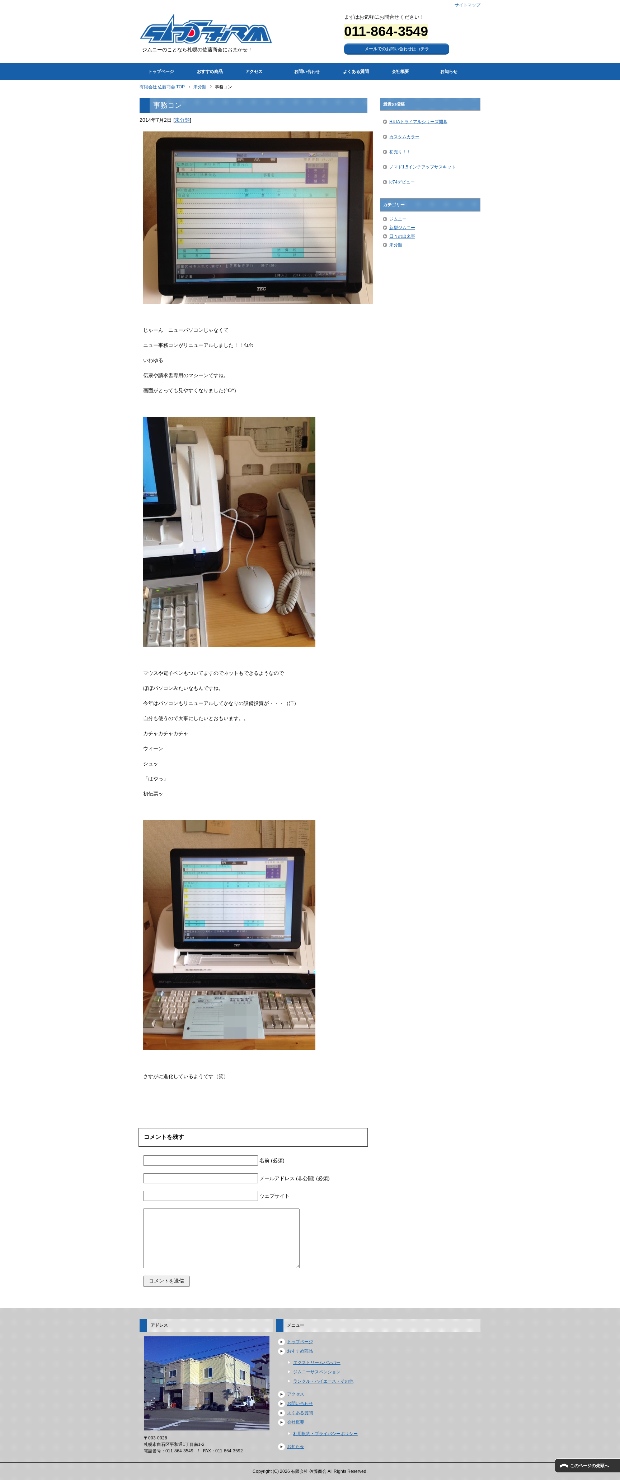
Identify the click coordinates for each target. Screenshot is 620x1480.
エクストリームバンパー (316, 1362)
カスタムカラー (404, 136)
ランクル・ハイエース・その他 (323, 1381)
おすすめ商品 (210, 71)
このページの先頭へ (589, 1465)
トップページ (161, 71)
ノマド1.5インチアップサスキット (422, 167)
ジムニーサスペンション (316, 1371)
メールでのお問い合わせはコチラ (397, 48)
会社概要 (400, 71)
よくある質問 (356, 71)
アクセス (254, 71)
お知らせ (448, 71)
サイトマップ (467, 5)
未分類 (182, 120)
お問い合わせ (307, 71)
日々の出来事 (402, 236)
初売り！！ (400, 151)
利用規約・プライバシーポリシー (325, 1433)
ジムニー (398, 219)
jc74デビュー (402, 182)
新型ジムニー (402, 227)
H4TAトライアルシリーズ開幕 (418, 121)
